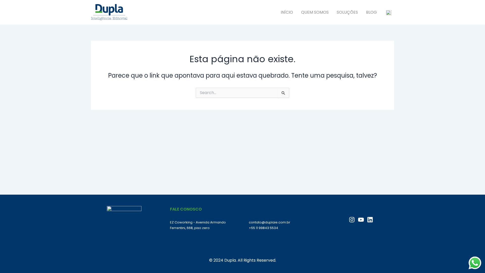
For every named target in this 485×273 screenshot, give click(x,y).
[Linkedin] (370, 220)
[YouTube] (361, 220)
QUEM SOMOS (315, 12)
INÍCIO (287, 12)
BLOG (371, 12)
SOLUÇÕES (347, 12)
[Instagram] (352, 220)
